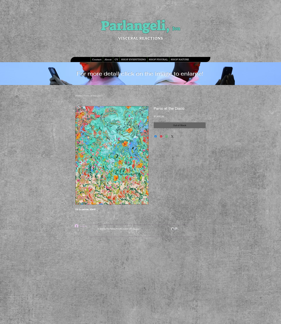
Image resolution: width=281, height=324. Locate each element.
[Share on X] (172, 136)
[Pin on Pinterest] (161, 136)
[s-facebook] (176, 229)
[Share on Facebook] (155, 136)
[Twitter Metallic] (172, 229)
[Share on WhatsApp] (166, 136)
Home (78, 95)
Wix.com (135, 229)
